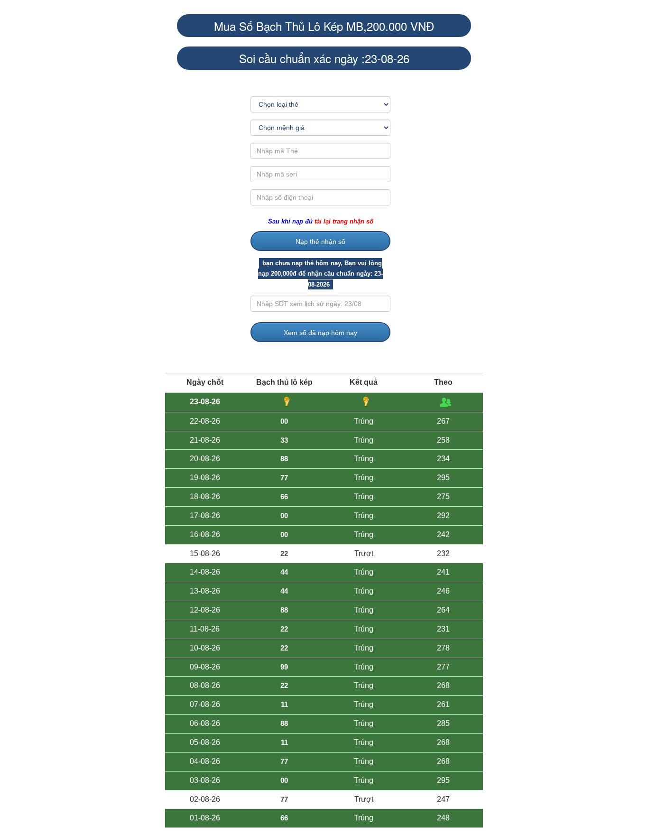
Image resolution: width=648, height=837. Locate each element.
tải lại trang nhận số (344, 221)
